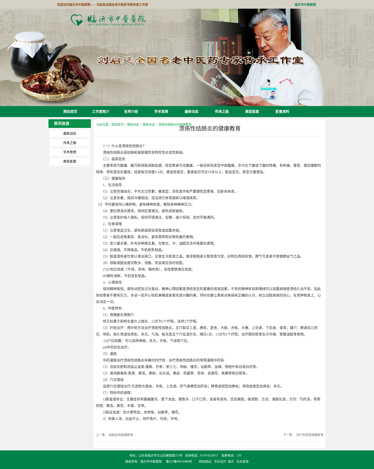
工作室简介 (100, 111)
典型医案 (252, 111)
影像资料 (282, 111)
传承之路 (222, 111)
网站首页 (70, 111)
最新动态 (191, 111)
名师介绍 (131, 111)
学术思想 (161, 111)
